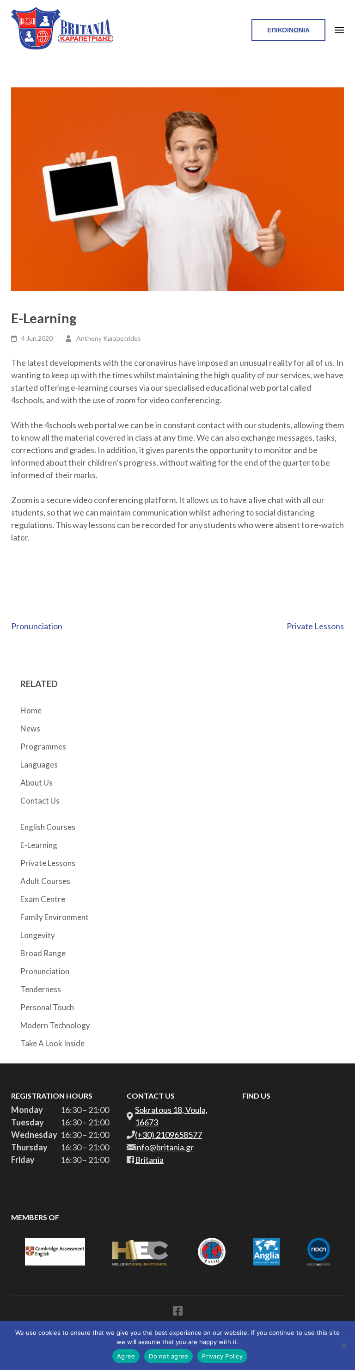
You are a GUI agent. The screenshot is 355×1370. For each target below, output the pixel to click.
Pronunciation (36, 626)
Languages (39, 764)
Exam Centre (42, 899)
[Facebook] (178, 1312)
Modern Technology (55, 1025)
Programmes (43, 746)
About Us (36, 782)
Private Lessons (315, 626)
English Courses (47, 827)
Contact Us (40, 800)
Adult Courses (45, 881)
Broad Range (43, 953)
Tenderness (40, 989)
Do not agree (168, 1356)
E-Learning (38, 845)
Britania (149, 1160)
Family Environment (54, 917)
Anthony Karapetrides (108, 338)
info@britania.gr (164, 1147)
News (30, 728)
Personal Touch (47, 1007)
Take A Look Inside (52, 1043)
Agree (126, 1356)
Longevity (37, 935)
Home (31, 710)
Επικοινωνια (288, 30)
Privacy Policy (222, 1356)
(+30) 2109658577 (168, 1135)
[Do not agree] (343, 1345)
